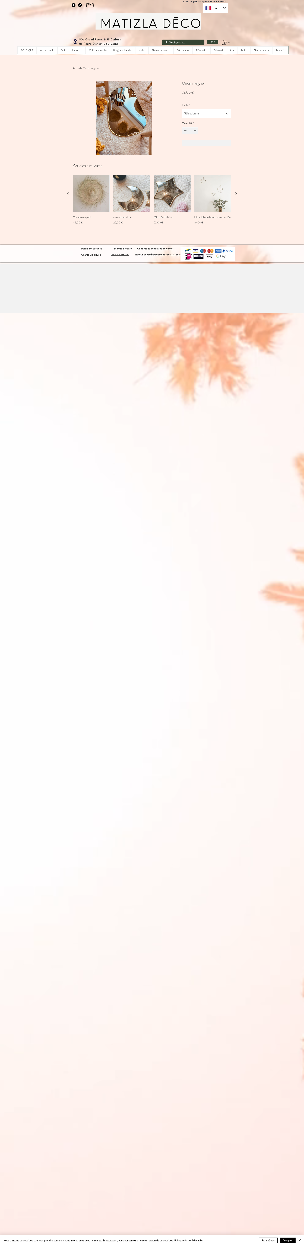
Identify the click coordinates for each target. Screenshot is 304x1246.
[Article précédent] (68, 193)
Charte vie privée (91, 254)
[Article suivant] (236, 193)
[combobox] (206, 113)
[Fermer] (300, 1240)
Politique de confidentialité (188, 1240)
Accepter (288, 1240)
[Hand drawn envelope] (90, 4)
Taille (186, 105)
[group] (152, 200)
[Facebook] (73, 5)
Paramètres (268, 1240)
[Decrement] (184, 130)
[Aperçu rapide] (91, 193)
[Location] (75, 41)
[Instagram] (80, 5)
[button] (227, 42)
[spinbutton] (190, 130)
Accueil (77, 68)
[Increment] (195, 130)
